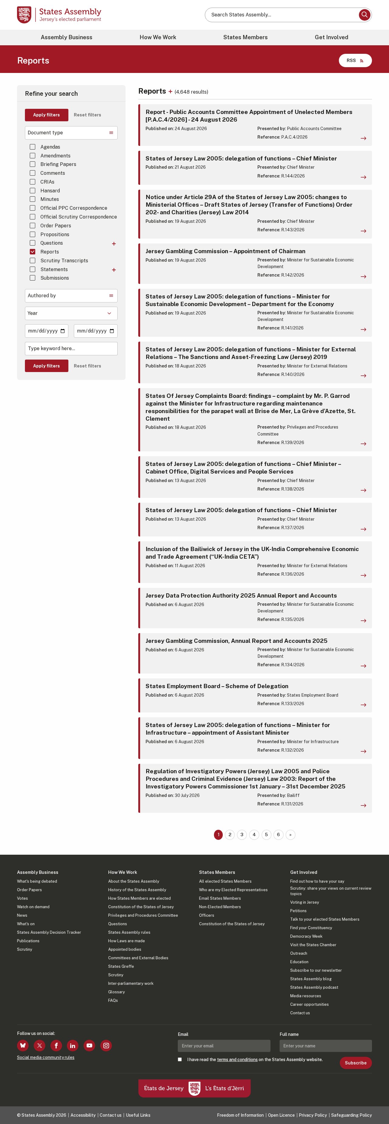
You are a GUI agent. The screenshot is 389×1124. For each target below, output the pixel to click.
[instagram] (106, 1045)
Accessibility (83, 1115)
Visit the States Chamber (313, 945)
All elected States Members (225, 881)
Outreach (298, 953)
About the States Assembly (133, 881)
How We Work (157, 37)
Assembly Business (66, 37)
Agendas (50, 147)
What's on (26, 924)
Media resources (305, 996)
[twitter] (39, 1045)
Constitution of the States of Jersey (141, 907)
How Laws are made (126, 941)
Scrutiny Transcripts (64, 261)
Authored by (42, 295)
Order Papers (55, 226)
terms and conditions (237, 1059)
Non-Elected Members (220, 907)
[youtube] (89, 1045)
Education (299, 962)
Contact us (300, 1013)
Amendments (55, 156)
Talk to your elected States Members (325, 919)
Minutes (49, 199)
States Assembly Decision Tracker (49, 932)
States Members (245, 37)
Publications (28, 941)
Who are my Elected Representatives (233, 890)
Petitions (298, 911)
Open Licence (281, 1115)
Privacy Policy (313, 1115)
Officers (206, 915)
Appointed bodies (124, 949)
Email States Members (220, 898)
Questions (51, 243)
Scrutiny (24, 949)
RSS (351, 60)
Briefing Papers (58, 164)
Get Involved (331, 37)
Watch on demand (33, 907)
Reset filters (87, 114)
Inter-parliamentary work (130, 983)
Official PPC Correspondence (73, 208)
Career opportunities (309, 1004)
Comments (52, 173)
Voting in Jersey (304, 902)
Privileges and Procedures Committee (143, 915)
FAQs (113, 1000)
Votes (22, 898)
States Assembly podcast (314, 987)
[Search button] (364, 15)
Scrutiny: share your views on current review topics (330, 891)
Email (183, 1034)
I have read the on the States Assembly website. (255, 1059)
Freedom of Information (240, 1115)
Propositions (54, 234)
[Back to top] (374, 1103)
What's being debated (37, 881)
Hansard (50, 191)
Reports (49, 252)
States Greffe (121, 966)
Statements (54, 269)
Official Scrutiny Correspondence (78, 217)
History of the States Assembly (137, 890)
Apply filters (46, 114)
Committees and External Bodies (138, 958)
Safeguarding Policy (351, 1115)
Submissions (54, 278)
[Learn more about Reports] (171, 91)
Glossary (116, 992)
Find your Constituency (311, 928)
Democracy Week (306, 936)
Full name (289, 1034)
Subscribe (356, 1062)
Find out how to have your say (317, 881)
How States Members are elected (139, 898)
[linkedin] (72, 1045)
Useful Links (138, 1115)
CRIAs (47, 182)
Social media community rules (45, 1057)
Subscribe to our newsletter (316, 970)
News (22, 915)
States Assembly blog (311, 979)
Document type (45, 133)
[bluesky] (23, 1045)
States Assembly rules (129, 932)
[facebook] (56, 1045)
